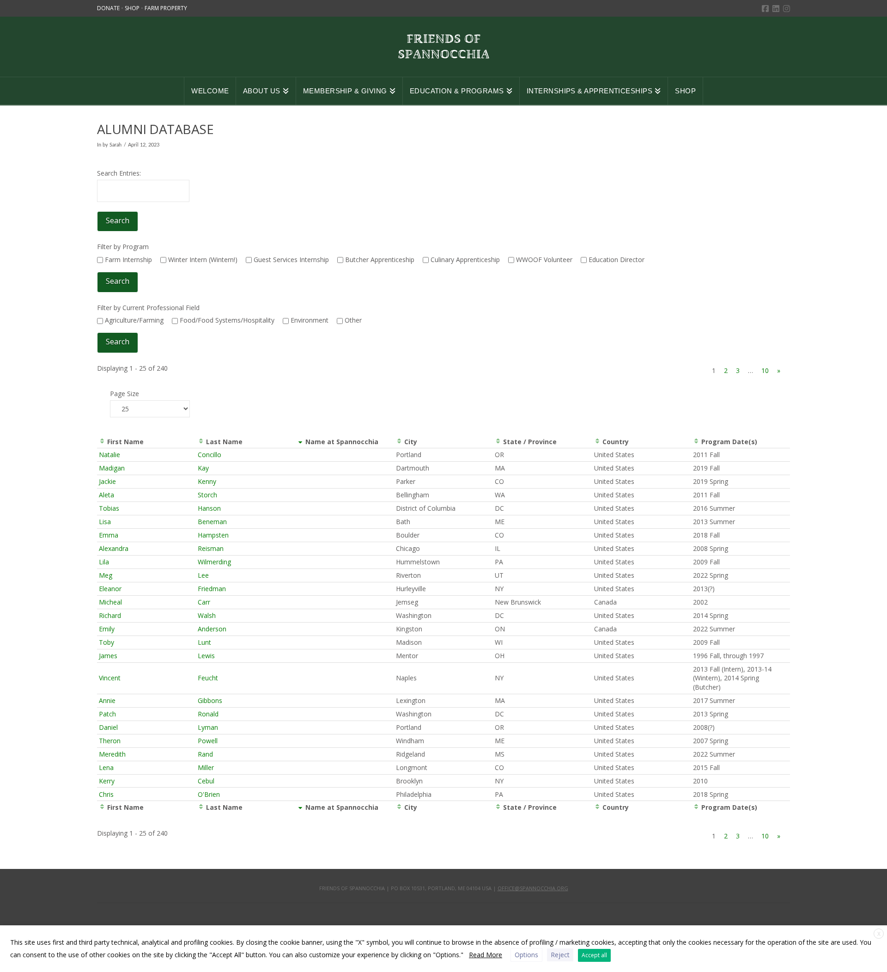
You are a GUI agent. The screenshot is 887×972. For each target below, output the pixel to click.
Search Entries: (119, 173)
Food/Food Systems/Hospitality (226, 320)
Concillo (209, 454)
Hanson (209, 508)
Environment (308, 320)
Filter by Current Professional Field (148, 307)
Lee (203, 575)
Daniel (108, 727)
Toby (106, 642)
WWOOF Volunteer (543, 259)
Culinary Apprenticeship (464, 259)
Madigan (112, 468)
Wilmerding (214, 561)
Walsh (207, 615)
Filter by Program (123, 246)
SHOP (133, 8)
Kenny (207, 481)
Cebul (206, 780)
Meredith (112, 754)
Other (352, 320)
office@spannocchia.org (533, 888)
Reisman (211, 548)
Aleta (106, 494)
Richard (110, 615)
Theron (110, 740)
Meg (105, 575)
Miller (206, 767)
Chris (106, 794)
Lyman (208, 727)
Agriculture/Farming (133, 320)
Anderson (212, 628)
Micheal (110, 602)
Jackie (107, 481)
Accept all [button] (594, 955)
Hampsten (213, 535)
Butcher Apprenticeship (378, 259)
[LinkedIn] (775, 8)
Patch (107, 713)
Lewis (206, 655)
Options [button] (526, 954)
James (108, 655)
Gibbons (210, 700)
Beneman (212, 521)
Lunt (204, 642)
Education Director (615, 259)
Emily (107, 628)
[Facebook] (765, 8)
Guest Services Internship (290, 259)
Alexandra (113, 548)
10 (765, 370)
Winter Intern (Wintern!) (201, 259)
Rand (205, 754)
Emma (108, 535)
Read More (485, 954)
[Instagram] (786, 8)
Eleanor (110, 588)
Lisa (105, 521)
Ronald (208, 713)
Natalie (109, 454)
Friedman (212, 588)
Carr (204, 602)
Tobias (109, 508)
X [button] (879, 934)
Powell (208, 740)
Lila (104, 561)
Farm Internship (127, 259)
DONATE (109, 8)
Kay (203, 468)
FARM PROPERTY (166, 8)
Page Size (124, 393)
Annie (107, 700)
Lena (106, 767)
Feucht (208, 677)
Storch (207, 494)
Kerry (107, 780)
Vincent (110, 677)
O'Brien (209, 794)
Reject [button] (560, 954)
